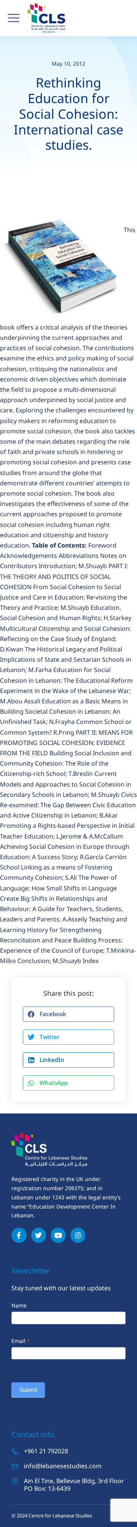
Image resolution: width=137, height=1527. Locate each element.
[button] (68, 1014)
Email (20, 1340)
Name (19, 1305)
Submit (28, 1389)
